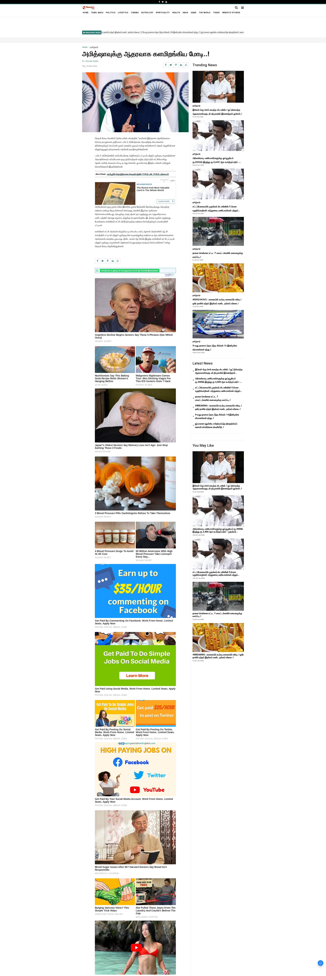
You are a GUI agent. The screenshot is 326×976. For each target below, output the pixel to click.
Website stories (231, 13)
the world (204, 13)
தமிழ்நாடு (94, 47)
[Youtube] (166, 2)
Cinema (135, 13)
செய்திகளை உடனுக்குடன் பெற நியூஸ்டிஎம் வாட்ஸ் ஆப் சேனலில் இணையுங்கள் (129, 271)
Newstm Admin (92, 61)
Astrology (147, 13)
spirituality (163, 13)
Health (176, 13)
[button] (242, 7)
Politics (110, 13)
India (185, 13)
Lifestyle (123, 13)
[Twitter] (163, 2)
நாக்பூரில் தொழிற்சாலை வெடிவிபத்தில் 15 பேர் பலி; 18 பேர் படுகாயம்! (138, 174)
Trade (216, 13)
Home (86, 13)
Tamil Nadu (97, 13)
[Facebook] (159, 2)
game (193, 13)
